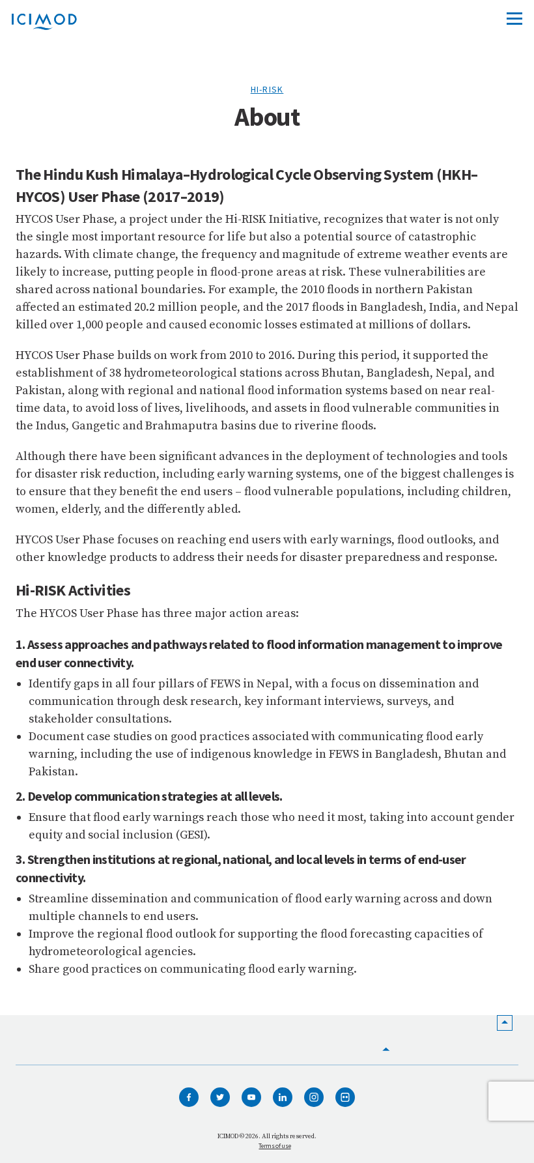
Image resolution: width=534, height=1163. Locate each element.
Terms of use (274, 1145)
